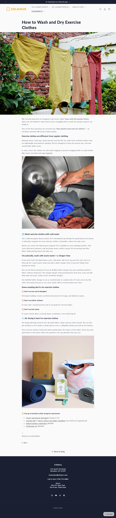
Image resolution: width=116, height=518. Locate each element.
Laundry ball (30, 421)
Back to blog (59, 451)
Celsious (60, 508)
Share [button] (25, 443)
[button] (40, 7)
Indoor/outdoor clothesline (36, 423)
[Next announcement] (111, 2)
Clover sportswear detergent (37, 418)
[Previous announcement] (6, 2)
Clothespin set (31, 426)
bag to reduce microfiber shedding (51, 421)
